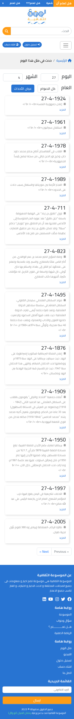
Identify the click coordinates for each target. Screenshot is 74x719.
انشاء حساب (9, 45)
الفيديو (68, 654)
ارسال (37, 700)
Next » (44, 551)
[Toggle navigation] (66, 45)
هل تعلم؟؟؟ (37, 3)
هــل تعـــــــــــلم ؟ (60, 626)
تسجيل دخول (30, 45)
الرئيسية (61, 60)
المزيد (62, 109)
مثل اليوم (66, 648)
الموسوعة (65, 614)
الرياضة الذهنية (63, 633)
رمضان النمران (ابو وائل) (19, 713)
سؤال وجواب (64, 620)
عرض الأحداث (23, 88)
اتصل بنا (67, 672)
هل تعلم (18, 3)
